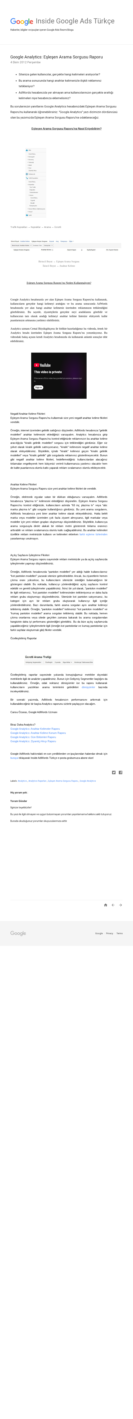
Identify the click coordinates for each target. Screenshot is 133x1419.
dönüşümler (88, 687)
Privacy (110, 933)
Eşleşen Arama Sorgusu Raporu (63, 781)
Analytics (22, 781)
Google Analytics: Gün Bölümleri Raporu (33, 737)
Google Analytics (88, 781)
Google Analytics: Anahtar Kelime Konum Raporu (38, 732)
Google (99, 933)
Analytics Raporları (37, 781)
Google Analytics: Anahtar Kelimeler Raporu (35, 728)
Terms (120, 933)
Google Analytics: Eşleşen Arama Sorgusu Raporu (56, 57)
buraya (14, 757)
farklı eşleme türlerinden (93, 534)
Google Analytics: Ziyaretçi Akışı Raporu (33, 741)
